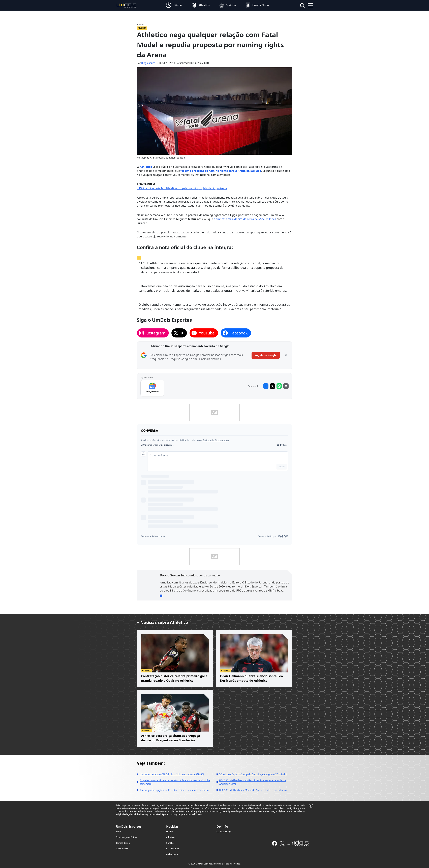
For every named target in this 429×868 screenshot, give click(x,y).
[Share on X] (272, 386)
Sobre (118, 831)
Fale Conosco (122, 848)
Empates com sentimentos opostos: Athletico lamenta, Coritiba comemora (175, 782)
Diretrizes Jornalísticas (126, 837)
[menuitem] (174, 5)
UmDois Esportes (128, 826)
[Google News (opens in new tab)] (152, 388)
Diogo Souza (148, 63)
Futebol (169, 831)
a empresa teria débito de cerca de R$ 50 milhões (245, 219)
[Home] (126, 5)
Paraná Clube (172, 848)
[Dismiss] (286, 355)
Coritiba (170, 843)
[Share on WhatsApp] (279, 386)
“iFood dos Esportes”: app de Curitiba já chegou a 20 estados (253, 774)
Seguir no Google (266, 355)
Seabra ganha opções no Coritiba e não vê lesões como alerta (174, 790)
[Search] (302, 5)
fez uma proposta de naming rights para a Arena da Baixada (220, 171)
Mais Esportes (172, 854)
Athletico (146, 167)
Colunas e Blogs (224, 831)
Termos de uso (123, 843)
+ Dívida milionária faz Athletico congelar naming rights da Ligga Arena (182, 188)
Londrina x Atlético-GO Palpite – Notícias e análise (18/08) (172, 774)
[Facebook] (274, 843)
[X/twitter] (282, 843)
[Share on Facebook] (265, 386)
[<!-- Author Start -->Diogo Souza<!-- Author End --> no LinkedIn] (161, 596)
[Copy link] (286, 386)
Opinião (222, 826)
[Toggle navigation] (310, 5)
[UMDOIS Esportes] (297, 843)
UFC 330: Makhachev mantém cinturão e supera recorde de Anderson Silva (252, 782)
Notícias (172, 826)
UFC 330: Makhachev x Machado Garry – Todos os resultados (253, 790)
